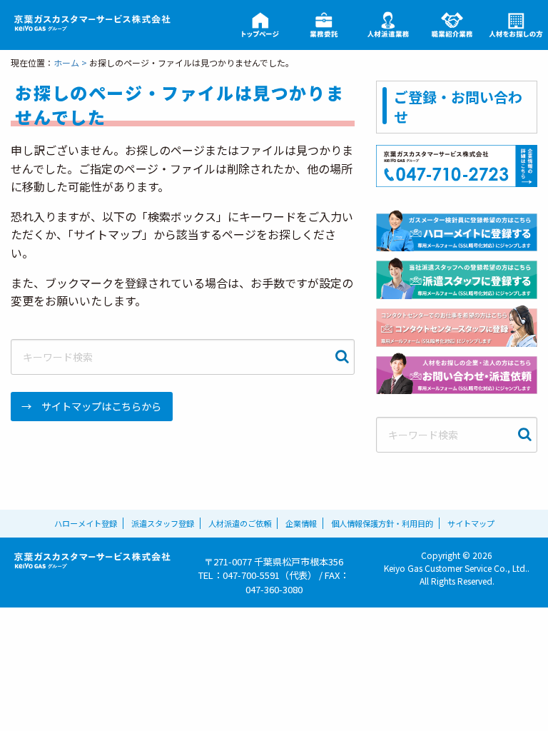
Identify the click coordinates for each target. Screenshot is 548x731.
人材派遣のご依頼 (239, 523)
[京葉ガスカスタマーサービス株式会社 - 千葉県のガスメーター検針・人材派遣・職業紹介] (91, 23)
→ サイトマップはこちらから (91, 405)
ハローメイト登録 (85, 523)
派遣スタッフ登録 (162, 523)
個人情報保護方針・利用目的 (382, 523)
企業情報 (301, 523)
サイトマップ (470, 523)
